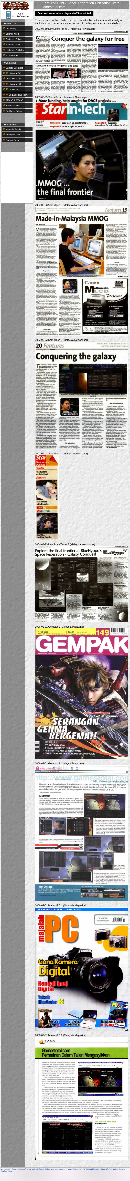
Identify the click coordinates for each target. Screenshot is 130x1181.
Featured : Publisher (14, 50)
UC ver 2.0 (13, 89)
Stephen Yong (12, 34)
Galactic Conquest (14, 68)
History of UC (14, 84)
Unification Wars (13, 79)
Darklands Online (13, 111)
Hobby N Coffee (12, 135)
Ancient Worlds (12, 106)
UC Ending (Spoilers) (18, 95)
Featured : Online (13, 39)
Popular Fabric (12, 140)
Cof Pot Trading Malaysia (89, 1169)
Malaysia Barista (13, 129)
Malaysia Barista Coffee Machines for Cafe (48, 1169)
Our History (10, 28)
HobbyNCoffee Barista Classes (113, 1169)
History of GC (14, 73)
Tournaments (11, 55)
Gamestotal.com (18, 1169)
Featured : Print (12, 45)
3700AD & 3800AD (14, 100)
